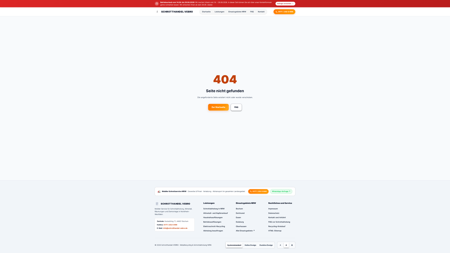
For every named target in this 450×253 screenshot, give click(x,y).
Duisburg (240, 222)
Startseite (206, 12)
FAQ (252, 12)
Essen (238, 217)
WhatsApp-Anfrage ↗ (281, 191)
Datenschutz (273, 213)
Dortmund (240, 213)
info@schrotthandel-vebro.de (175, 228)
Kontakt (261, 12)
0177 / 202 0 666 (170, 225)
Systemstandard (234, 245)
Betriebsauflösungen (212, 222)
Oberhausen (241, 226)
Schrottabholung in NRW (214, 209)
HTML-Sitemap (274, 231)
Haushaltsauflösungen (213, 217)
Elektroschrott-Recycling (214, 226)
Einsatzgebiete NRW (237, 12)
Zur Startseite (218, 107)
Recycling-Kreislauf (276, 226)
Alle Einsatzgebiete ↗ (245, 231)
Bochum (239, 209)
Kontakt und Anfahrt (277, 217)
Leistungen (219, 12)
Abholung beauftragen (213, 231)
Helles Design (250, 245)
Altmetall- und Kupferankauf (215, 213)
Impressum (273, 209)
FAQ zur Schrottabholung (279, 222)
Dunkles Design (266, 245)
